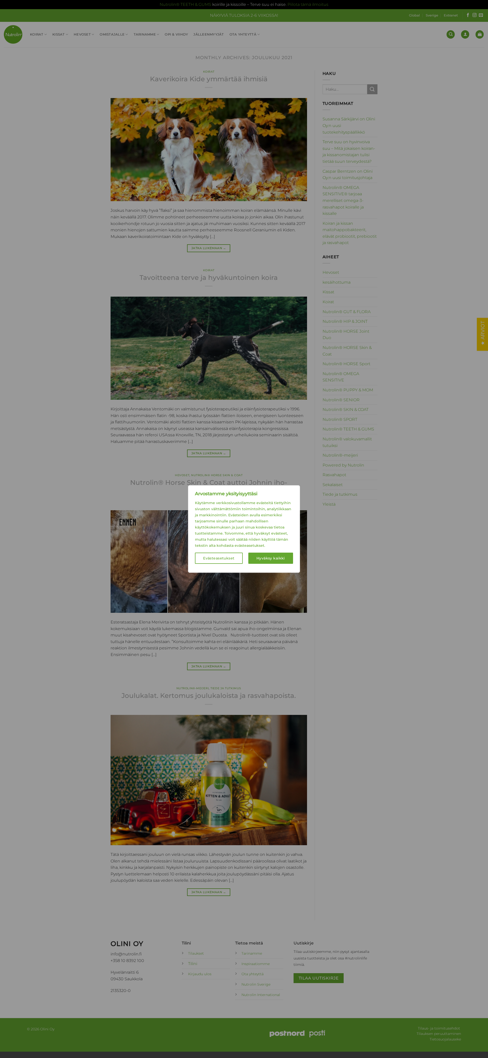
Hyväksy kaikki (270, 558)
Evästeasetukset (218, 558)
